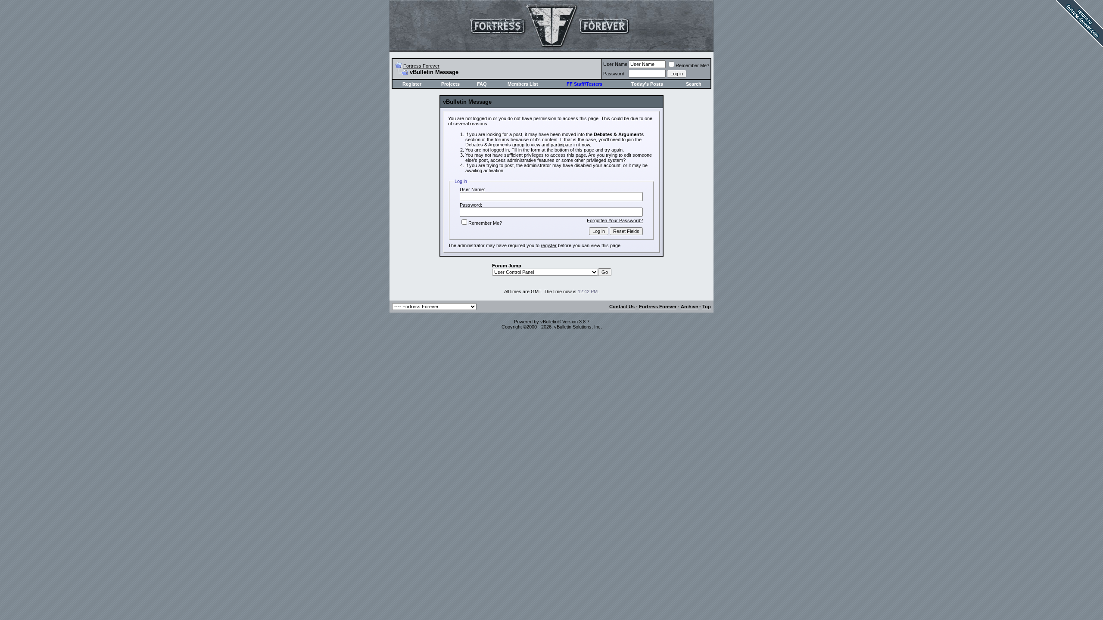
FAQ (482, 84)
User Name (615, 64)
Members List (523, 84)
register (549, 245)
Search (693, 84)
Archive (689, 306)
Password (613, 73)
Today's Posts (647, 84)
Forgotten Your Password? (615, 220)
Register (411, 84)
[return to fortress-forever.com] (1077, 50)
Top (706, 306)
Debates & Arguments (488, 144)
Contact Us (622, 306)
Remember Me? (692, 65)
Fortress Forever (421, 65)
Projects (450, 84)
